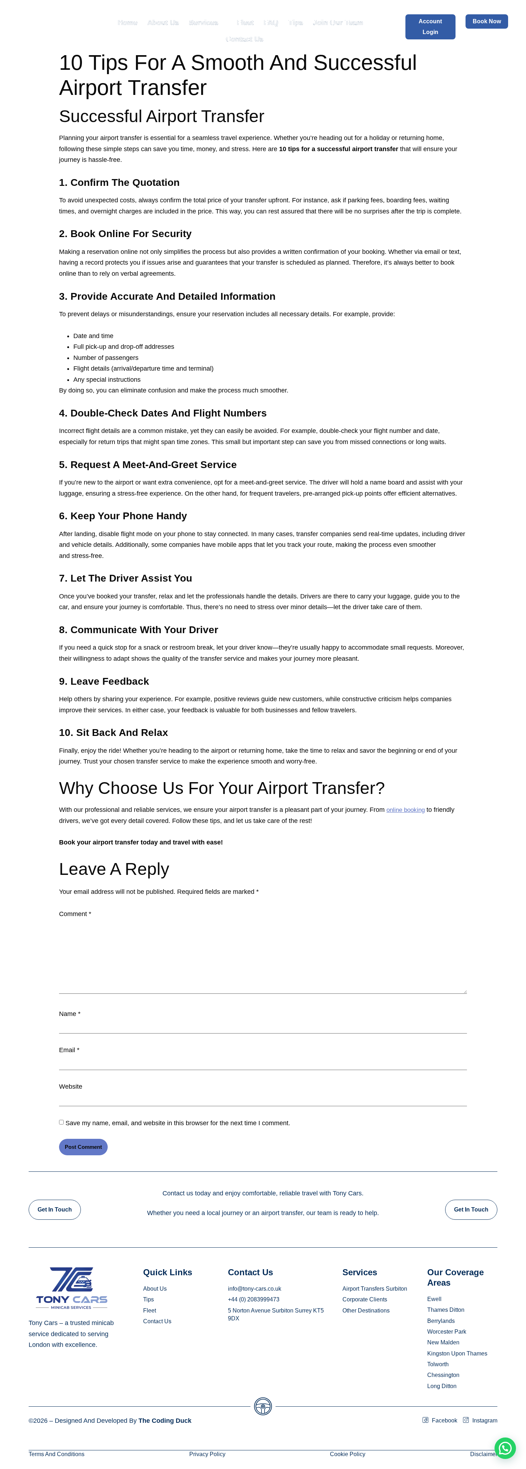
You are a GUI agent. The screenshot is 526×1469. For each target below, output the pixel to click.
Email (69, 1050)
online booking (405, 809)
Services (203, 23)
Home (127, 23)
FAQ (271, 23)
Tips (295, 23)
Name (70, 1014)
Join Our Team (338, 23)
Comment (75, 914)
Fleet (245, 23)
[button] (505, 1448)
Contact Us (244, 39)
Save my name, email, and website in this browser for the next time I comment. (177, 1123)
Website (70, 1086)
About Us (163, 23)
